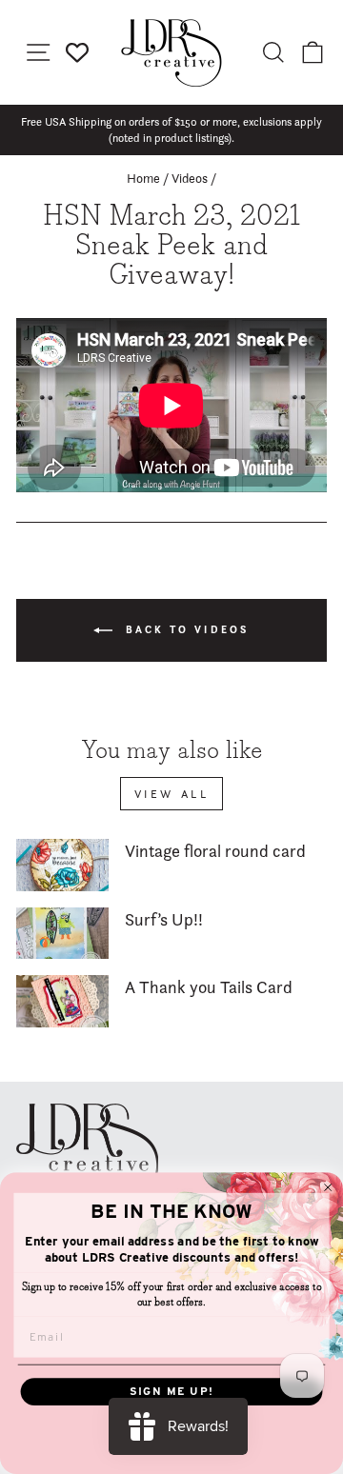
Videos (190, 178)
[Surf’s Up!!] (62, 933)
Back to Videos (185, 628)
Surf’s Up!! (164, 919)
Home (143, 178)
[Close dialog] (328, 1187)
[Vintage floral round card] (62, 865)
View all (172, 794)
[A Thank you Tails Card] (62, 1001)
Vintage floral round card (215, 851)
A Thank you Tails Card (209, 987)
